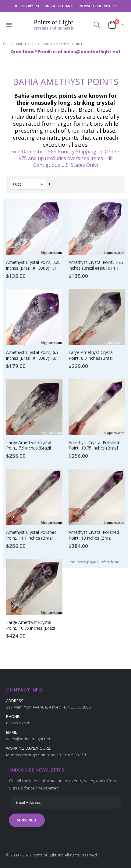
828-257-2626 (18, 723)
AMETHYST (25, 43)
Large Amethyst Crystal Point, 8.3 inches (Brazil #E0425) (91, 356)
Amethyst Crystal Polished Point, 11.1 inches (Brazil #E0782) (31, 535)
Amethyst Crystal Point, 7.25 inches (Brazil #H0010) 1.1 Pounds (96, 265)
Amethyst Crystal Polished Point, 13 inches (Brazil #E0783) (94, 535)
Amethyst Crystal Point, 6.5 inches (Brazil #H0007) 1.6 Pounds (32, 356)
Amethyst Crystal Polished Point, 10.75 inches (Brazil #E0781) (94, 446)
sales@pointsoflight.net (28, 738)
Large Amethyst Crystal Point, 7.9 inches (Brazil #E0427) (28, 446)
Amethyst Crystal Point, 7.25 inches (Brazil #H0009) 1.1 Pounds (33, 265)
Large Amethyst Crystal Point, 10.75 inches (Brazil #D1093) (30, 626)
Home (5, 43)
